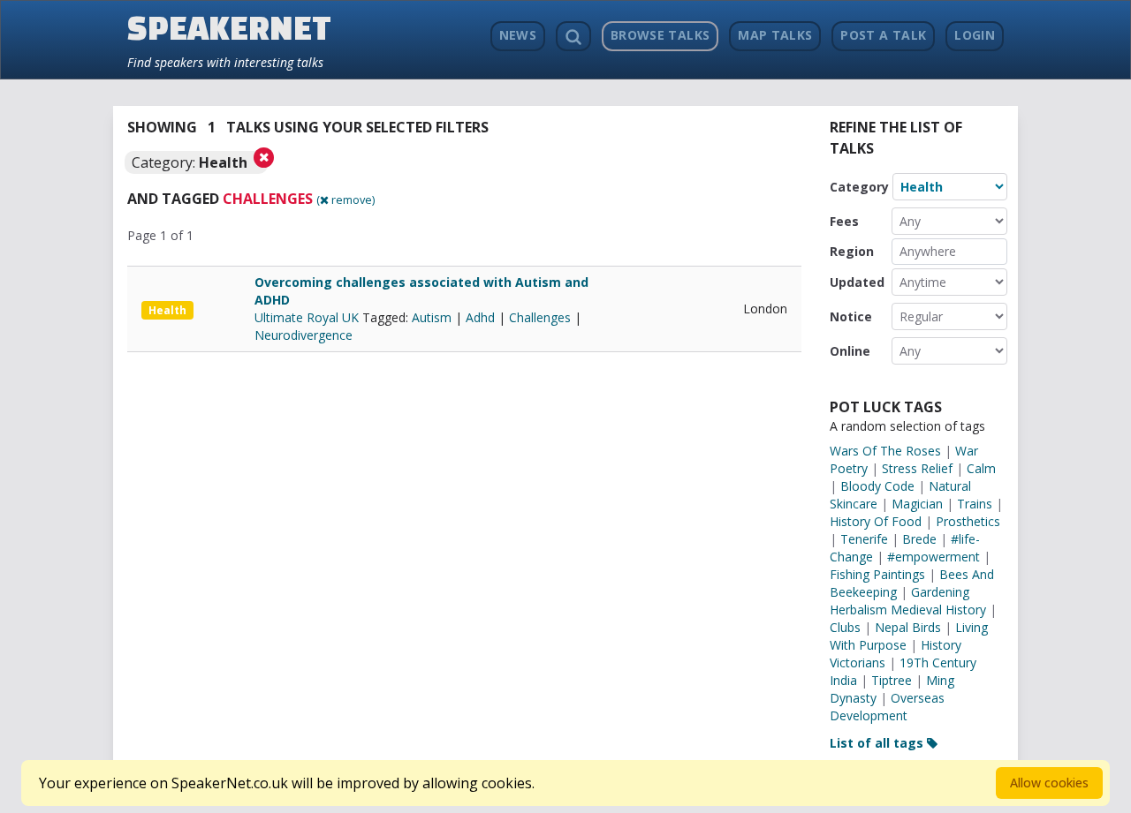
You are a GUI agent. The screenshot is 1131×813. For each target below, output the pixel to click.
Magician (917, 503)
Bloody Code (877, 486)
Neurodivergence (303, 335)
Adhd (480, 317)
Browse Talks (660, 34)
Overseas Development (887, 706)
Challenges (540, 317)
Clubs (845, 627)
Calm (981, 468)
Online (850, 351)
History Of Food (876, 521)
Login (974, 34)
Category (859, 186)
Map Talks (775, 34)
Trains (974, 503)
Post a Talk (883, 34)
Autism (432, 317)
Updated (857, 282)
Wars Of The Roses (885, 450)
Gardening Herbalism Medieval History (908, 600)
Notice (851, 316)
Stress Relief (917, 468)
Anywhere (927, 251)
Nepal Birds (908, 627)
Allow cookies (1049, 782)
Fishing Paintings (877, 574)
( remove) (345, 199)
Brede (919, 539)
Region (852, 251)
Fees (844, 221)
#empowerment (933, 556)
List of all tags (878, 742)
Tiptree (891, 680)
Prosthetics (968, 521)
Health (167, 310)
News (517, 34)
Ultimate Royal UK (308, 317)
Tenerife (864, 539)
